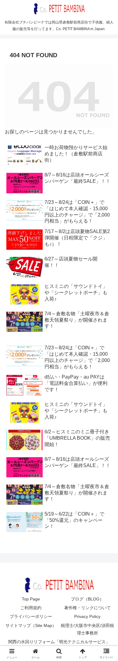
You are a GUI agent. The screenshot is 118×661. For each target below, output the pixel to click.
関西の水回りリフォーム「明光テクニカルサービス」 (59, 641)
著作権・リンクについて (87, 607)
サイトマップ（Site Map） (30, 625)
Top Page (31, 599)
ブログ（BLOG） (87, 599)
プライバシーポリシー (31, 616)
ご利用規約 (30, 607)
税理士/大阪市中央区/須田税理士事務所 (87, 629)
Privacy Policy (87, 616)
